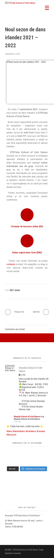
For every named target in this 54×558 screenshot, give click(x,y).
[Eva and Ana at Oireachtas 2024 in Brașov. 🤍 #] (27, 456)
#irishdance (31, 431)
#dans (9, 431)
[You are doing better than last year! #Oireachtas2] (27, 464)
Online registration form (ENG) (27, 252)
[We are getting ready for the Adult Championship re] (27, 451)
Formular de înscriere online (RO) (27, 226)
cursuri (17, 290)
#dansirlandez (19, 431)
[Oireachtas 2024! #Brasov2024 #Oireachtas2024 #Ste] (27, 459)
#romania (41, 431)
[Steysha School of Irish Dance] (11, 368)
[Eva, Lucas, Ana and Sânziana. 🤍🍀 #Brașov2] (27, 454)
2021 (12, 290)
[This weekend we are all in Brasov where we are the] (27, 461)
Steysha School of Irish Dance (27, 416)
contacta (10, 264)
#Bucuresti (11, 434)
